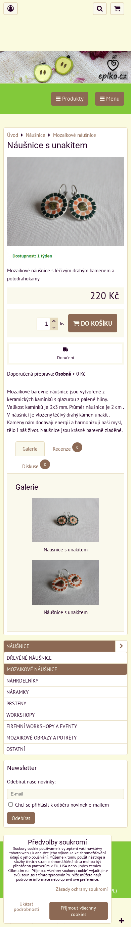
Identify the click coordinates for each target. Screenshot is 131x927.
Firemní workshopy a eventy (41, 726)
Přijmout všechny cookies (78, 911)
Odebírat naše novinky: (31, 781)
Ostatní (15, 749)
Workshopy (20, 714)
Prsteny (16, 703)
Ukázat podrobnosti (26, 906)
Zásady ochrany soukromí (82, 889)
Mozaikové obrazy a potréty (41, 737)
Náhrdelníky (22, 680)
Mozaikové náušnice (32, 669)
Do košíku (95, 323)
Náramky (17, 692)
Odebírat (21, 818)
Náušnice (17, 646)
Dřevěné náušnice (29, 657)
